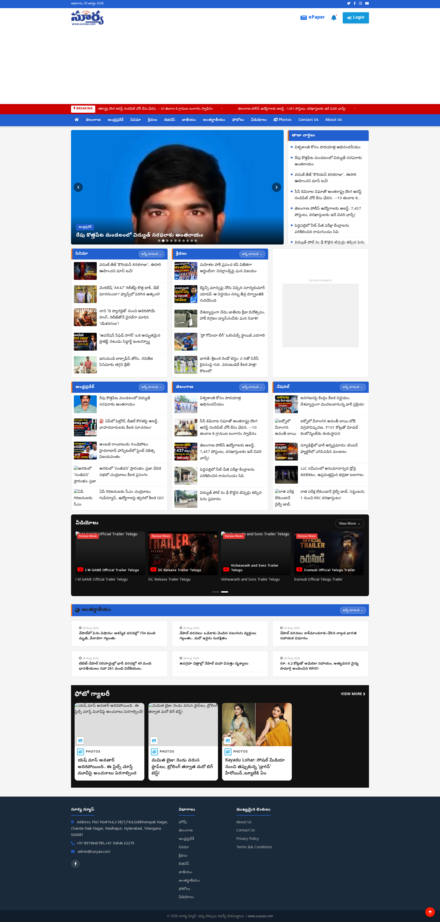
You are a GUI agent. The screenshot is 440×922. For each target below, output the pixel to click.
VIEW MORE (353, 694)
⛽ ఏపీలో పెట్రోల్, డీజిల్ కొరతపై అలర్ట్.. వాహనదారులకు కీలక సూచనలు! (129, 424)
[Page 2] (224, 592)
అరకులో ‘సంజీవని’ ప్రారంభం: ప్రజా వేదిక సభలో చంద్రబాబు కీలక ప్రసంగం (130, 472)
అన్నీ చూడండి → (151, 254)
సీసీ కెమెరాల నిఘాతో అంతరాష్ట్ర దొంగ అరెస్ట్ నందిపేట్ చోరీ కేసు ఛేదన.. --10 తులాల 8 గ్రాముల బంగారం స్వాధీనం (103, 109)
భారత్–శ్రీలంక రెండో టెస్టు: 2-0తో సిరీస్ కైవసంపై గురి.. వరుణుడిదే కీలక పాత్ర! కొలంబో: (229, 365)
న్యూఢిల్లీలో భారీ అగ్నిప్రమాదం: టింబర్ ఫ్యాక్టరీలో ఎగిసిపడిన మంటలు (329, 449)
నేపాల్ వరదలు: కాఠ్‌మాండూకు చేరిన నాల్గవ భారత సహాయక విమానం (318, 636)
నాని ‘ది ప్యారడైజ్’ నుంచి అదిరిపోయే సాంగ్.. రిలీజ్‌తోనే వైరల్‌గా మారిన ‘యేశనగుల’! (127, 318)
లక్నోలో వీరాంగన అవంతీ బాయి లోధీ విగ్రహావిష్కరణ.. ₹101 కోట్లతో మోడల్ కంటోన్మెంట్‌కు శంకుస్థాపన (329, 428)
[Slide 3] (167, 240)
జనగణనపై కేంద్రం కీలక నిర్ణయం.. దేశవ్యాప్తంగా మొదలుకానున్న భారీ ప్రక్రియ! (332, 401)
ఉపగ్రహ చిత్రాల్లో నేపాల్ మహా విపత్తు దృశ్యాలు (214, 663)
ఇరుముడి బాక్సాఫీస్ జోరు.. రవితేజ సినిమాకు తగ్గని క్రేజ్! (126, 362)
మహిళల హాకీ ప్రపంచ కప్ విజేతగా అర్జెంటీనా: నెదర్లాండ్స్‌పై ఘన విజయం (228, 268)
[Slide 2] (163, 240)
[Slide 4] (171, 240)
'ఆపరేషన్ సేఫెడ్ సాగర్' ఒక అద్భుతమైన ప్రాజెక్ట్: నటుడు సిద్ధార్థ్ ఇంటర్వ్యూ (129, 339)
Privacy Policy (247, 839)
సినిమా (135, 120)
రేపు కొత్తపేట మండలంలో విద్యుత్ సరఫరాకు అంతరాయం (328, 161)
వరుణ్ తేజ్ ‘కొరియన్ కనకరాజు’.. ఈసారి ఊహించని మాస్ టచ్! (325, 178)
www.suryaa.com (260, 916)
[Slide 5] (175, 240)
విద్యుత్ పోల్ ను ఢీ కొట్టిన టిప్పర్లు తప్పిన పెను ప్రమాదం (231, 496)
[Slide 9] (191, 240)
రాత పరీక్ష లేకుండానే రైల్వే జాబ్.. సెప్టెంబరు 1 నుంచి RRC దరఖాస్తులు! (332, 495)
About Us (333, 120)
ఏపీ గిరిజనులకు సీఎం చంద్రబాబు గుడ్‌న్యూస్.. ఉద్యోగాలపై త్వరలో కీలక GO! (131, 495)
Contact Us (308, 120)
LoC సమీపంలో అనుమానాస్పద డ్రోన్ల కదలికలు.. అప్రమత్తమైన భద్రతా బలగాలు (332, 472)
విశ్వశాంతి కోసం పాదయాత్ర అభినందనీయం (328, 147)
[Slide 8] (187, 240)
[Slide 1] (159, 240)
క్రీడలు (152, 120)
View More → (350, 523)
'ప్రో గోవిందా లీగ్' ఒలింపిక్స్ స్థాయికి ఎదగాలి (232, 335)
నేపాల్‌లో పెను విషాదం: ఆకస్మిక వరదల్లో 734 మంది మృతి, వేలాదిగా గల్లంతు (117, 636)
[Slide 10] (196, 240)
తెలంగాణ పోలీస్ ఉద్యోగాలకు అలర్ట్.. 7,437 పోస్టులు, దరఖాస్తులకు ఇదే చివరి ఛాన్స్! (255, 109)
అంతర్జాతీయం (214, 120)
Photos (284, 120)
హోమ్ (183, 822)
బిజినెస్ (169, 120)
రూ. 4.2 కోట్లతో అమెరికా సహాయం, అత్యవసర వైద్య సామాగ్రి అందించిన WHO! (319, 666)
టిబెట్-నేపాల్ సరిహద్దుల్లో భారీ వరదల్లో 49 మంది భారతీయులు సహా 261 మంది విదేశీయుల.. (115, 666)
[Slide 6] (179, 240)
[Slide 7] (183, 240)
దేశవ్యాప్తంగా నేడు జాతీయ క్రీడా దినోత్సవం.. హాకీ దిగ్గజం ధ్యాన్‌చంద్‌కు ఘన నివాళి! (233, 316)
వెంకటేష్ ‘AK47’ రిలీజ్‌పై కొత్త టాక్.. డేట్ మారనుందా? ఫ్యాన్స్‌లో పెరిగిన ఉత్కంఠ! (129, 291)
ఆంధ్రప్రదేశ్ (115, 120)
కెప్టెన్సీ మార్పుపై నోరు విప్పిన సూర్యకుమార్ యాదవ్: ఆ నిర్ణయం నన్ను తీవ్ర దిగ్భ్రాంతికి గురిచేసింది (232, 295)
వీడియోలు (259, 120)
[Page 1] (215, 592)
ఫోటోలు (238, 120)
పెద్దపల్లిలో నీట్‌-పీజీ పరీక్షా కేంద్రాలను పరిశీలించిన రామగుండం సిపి (322, 229)
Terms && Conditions (254, 847)
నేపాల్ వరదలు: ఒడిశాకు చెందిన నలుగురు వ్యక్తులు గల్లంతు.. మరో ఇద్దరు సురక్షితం (218, 636)
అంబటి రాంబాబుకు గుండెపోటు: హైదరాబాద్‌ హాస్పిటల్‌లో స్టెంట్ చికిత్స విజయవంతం (127, 451)
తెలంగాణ (93, 120)
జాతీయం (189, 120)
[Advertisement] (220, 63)
